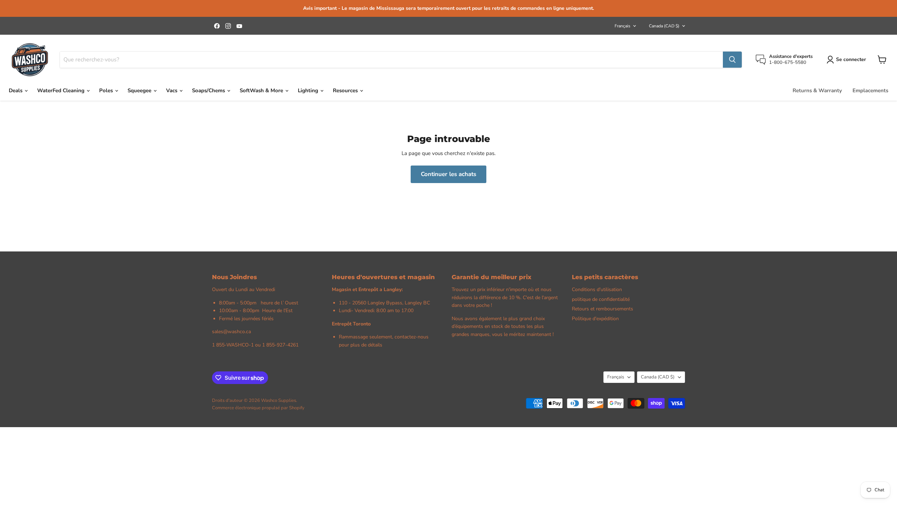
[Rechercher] (732, 60)
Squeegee (140, 90)
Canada (664, 26)
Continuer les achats (448, 174)
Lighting (309, 90)
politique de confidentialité (601, 299)
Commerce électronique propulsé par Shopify (258, 408)
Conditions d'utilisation (597, 289)
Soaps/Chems (209, 90)
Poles (106, 90)
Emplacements (870, 90)
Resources (346, 90)
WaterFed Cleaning (61, 90)
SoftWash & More (262, 90)
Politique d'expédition (595, 318)
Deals (16, 90)
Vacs (172, 90)
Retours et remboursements (602, 308)
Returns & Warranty (817, 90)
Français (622, 26)
